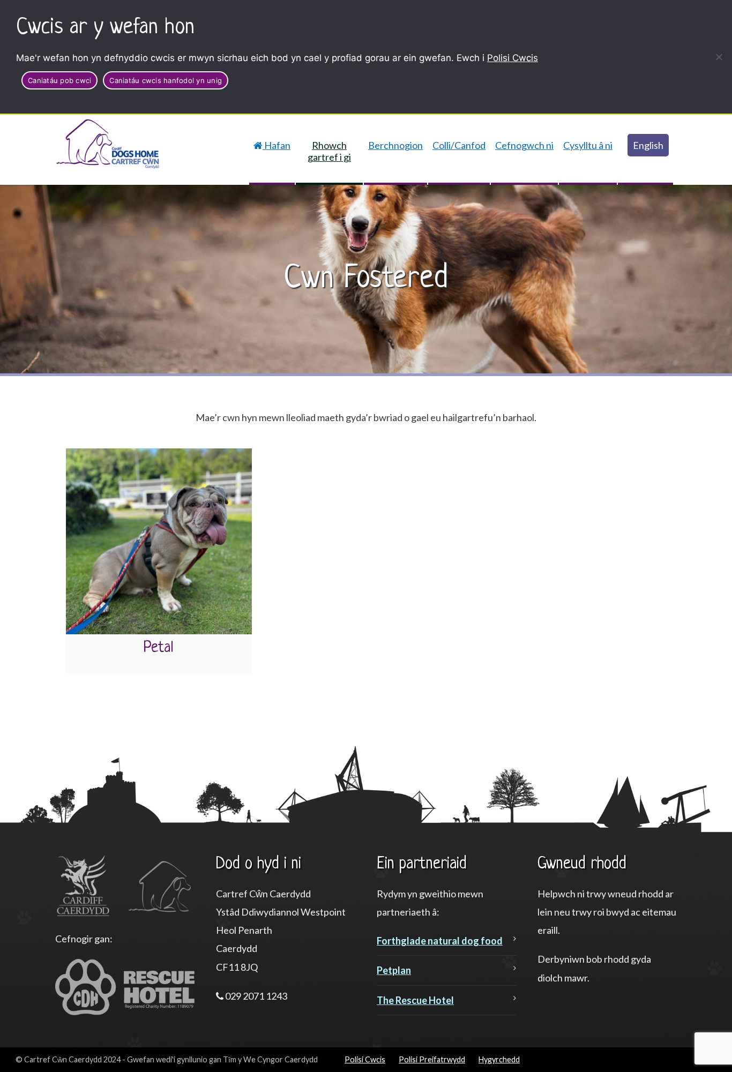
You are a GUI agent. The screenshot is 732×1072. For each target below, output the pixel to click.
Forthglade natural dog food (440, 941)
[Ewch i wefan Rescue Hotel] (125, 1011)
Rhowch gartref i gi (329, 151)
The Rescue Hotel (415, 1000)
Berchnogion (395, 145)
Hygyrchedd (499, 1059)
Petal (159, 647)
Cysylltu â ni (588, 145)
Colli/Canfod (458, 145)
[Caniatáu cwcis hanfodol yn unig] (718, 56)
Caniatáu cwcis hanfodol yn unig (165, 80)
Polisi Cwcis (512, 58)
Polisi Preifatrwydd (432, 1059)
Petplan (394, 970)
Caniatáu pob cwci (59, 80)
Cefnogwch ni (524, 145)
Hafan (276, 145)
